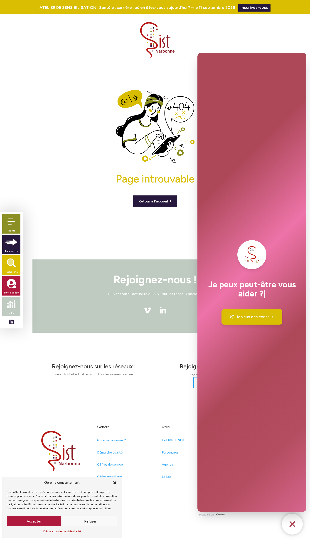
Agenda (167, 464)
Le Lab (166, 477)
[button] (115, 483)
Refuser (90, 521)
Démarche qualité (110, 452)
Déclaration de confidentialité (62, 531)
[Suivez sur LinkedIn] (163, 310)
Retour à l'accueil (153, 201)
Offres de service (110, 464)
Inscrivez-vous (254, 7)
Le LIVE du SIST (173, 440)
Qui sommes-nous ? (111, 440)
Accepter (34, 521)
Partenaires (170, 452)
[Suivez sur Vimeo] (147, 310)
